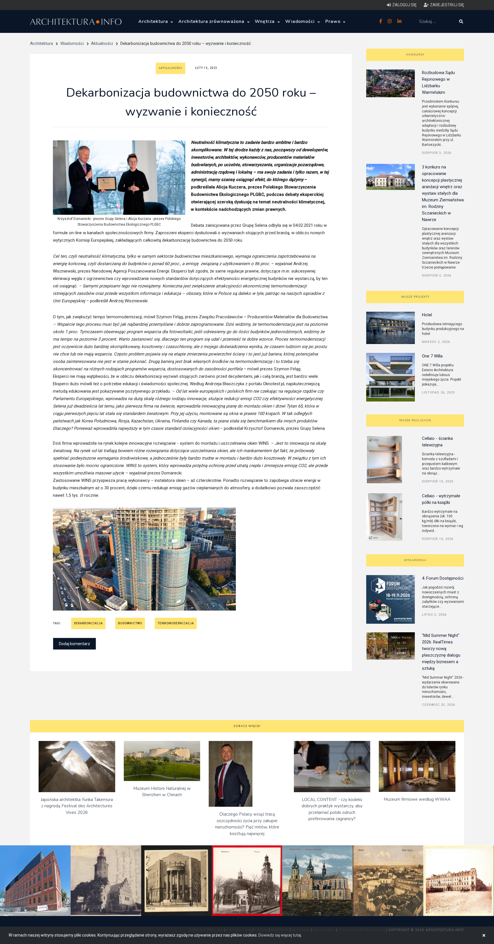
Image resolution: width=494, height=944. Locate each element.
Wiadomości (300, 21)
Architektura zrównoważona (212, 21)
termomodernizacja (176, 623)
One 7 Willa (432, 356)
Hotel (427, 314)
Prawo (333, 21)
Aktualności (102, 43)
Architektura (153, 21)
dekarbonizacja (88, 623)
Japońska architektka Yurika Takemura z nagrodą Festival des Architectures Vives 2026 (77, 806)
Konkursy (415, 55)
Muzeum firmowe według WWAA (417, 799)
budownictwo (130, 623)
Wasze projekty (415, 297)
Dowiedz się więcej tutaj (279, 935)
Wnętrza (265, 21)
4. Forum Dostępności (442, 578)
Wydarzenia (415, 560)
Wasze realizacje (415, 420)
